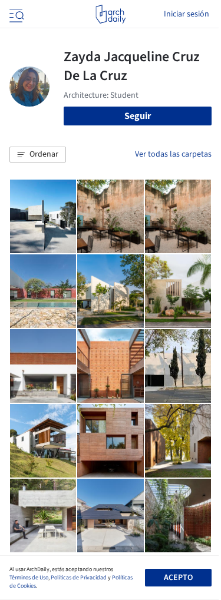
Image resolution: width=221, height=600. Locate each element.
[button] (37, 155)
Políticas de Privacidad (79, 578)
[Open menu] (15, 14)
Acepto (178, 578)
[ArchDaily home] (110, 14)
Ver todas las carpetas (173, 154)
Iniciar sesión (186, 14)
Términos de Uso (28, 578)
